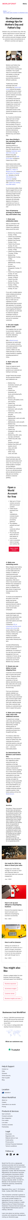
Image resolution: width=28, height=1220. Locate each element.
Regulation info (10, 1136)
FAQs (3, 1071)
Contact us (5, 1069)
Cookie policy (9, 1140)
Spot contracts (6, 1114)
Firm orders (5, 1120)
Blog (3, 1080)
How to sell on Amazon (13, 942)
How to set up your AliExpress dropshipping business (13, 905)
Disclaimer (9, 1134)
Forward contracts (7, 1116)
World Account (14, 340)
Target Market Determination (10, 1207)
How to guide (6, 1077)
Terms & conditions (11, 1146)
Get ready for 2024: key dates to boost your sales (13, 864)
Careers (4, 1102)
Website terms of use (12, 1138)
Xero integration (6, 1118)
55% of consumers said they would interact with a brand (13, 626)
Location (5, 1089)
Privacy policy (10, 1142)
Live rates (5, 1122)
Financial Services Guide (16, 1206)
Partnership (5, 1127)
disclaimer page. (13, 1217)
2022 (7, 177)
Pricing (4, 1106)
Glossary (4, 1073)
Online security (6, 1075)
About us (4, 1100)
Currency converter (7, 1124)
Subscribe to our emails (9, 1104)
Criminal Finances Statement (14, 1144)
